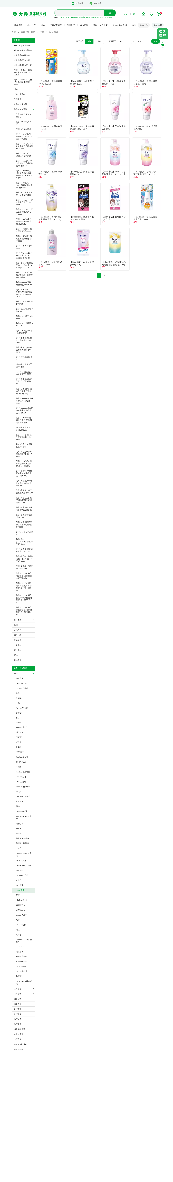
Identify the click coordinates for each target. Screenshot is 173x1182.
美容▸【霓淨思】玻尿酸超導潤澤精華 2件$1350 (23, 72)
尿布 (67, 17)
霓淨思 (19, 935)
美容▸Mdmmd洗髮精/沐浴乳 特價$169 (24, 283)
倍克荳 (19, 737)
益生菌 (82, 17)
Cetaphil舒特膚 (22, 688)
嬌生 (18, 930)
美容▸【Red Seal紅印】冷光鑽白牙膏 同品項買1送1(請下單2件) (24, 174)
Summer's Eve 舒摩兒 (23, 854)
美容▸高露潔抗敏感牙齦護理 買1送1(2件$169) (24, 483)
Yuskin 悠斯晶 (21, 915)
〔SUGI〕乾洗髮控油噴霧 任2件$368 (24, 373)
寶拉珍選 (19, 952)
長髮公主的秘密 (22, 838)
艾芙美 (19, 698)
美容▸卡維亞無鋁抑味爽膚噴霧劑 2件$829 (24, 340)
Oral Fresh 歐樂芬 (23, 797)
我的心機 (19, 824)
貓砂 (101, 17)
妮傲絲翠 (19, 870)
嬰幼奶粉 (18, 25)
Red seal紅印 (21, 777)
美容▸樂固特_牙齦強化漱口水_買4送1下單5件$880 (24, 558)
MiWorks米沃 (21, 961)
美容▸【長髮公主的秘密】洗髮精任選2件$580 (23, 82)
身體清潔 (17, 1009)
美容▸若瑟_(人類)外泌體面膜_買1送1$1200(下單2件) (24, 255)
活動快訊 (144, 25)
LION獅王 (20, 752)
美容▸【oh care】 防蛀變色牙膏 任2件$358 (24, 202)
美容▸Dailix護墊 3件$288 (24, 317)
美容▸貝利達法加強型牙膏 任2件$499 (24, 194)
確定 (155, 41)
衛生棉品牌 (18, 1049)
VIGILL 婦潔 (21, 861)
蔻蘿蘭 (19, 713)
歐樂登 (19, 880)
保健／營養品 (56, 25)
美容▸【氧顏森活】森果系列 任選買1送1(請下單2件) (24, 136)
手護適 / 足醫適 (22, 843)
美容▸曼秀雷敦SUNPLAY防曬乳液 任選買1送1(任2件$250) (24, 293)
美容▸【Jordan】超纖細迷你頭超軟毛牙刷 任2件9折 (24, 221)
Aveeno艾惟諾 (22, 708)
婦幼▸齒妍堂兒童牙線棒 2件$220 (24, 365)
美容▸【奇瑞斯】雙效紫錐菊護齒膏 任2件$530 (24, 238)
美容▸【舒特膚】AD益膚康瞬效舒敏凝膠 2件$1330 (24, 146)
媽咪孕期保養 (19, 1029)
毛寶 (18, 920)
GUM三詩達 (21, 782)
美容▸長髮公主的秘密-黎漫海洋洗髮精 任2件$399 (24, 500)
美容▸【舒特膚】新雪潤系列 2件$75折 (24, 155)
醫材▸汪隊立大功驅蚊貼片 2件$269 (24, 445)
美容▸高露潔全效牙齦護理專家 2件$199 (24, 491)
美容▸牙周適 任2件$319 (24, 247)
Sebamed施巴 (21, 727)
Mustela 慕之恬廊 (23, 772)
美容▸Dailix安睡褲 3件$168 (24, 324)
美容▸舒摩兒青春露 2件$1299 (24, 516)
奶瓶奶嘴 (108, 17)
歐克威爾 (19, 801)
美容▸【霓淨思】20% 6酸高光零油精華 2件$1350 (24, 185)
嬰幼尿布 (31, 25)
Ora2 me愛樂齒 (22, 757)
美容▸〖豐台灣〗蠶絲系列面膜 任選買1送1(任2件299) (24, 391)
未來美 (19, 829)
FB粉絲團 (79, 3)
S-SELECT (20, 947)
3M (17, 718)
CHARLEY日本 (22, 875)
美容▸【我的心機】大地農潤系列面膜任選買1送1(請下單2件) (24, 611)
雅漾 (18, 693)
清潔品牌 (17, 1039)
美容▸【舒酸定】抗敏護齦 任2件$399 (24, 230)
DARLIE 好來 (21, 966)
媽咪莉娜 (19, 732)
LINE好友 (97, 3)
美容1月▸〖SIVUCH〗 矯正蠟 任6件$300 (24, 541)
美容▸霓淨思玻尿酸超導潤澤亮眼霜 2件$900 (24, 454)
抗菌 (62, 17)
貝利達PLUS (21, 762)
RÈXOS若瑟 (21, 925)
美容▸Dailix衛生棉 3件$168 (24, 310)
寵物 (134, 25)
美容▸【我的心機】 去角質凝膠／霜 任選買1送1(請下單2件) (24, 586)
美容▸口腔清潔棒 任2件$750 (24, 303)
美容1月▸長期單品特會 (24, 533)
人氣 (89, 41)
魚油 (88, 17)
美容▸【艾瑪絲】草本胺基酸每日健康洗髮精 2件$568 (24, 163)
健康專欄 (158, 25)
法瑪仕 (19, 703)
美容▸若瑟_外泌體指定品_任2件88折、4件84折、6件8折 (24, 265)
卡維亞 (19, 848)
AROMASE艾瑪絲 (23, 866)
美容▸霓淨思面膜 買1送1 (24, 358)
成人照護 (84, 25)
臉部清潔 (17, 999)
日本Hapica (20, 910)
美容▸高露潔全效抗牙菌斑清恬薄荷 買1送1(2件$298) (24, 473)
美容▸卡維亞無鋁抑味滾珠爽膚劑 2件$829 (24, 349)
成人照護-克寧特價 (22, 55)
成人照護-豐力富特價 (23, 65)
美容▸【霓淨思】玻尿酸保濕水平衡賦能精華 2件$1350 (24, 275)
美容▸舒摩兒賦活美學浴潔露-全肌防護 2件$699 (24, 524)
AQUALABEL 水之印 (24, 817)
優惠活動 (17, 40)
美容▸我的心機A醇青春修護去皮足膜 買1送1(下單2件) (24, 463)
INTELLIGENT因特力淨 (24, 941)
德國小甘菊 (20, 905)
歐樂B (18, 747)
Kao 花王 (19, 885)
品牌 (16, 673)
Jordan (18, 723)
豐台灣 (19, 833)
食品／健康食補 (120, 25)
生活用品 (17, 645)
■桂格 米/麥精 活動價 (23, 50)
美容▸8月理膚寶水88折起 (23, 115)
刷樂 (18, 806)
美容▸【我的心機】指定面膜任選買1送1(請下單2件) (24, 575)
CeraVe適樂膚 (21, 971)
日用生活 (17, 99)
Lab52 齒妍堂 (21, 811)
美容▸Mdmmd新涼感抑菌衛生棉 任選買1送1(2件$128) (24, 410)
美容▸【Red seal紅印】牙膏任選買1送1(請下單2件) (24, 420)
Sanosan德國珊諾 (23, 787)
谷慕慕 (19, 976)
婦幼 (43, 25)
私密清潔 (17, 1019)
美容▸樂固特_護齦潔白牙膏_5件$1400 (24, 550)
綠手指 (19, 742)
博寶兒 (19, 792)
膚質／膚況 (18, 1034)
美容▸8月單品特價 (23, 129)
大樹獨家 (74, 17)
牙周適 (19, 767)
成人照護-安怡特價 (22, 60)
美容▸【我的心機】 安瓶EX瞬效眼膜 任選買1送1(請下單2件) (24, 599)
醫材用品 (71, 25)
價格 (99, 41)
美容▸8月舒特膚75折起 (23, 123)
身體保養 (17, 1014)
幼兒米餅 (95, 17)
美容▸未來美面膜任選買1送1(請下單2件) (24, 381)
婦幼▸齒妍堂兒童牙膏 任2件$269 (24, 428)
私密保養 (17, 1024)
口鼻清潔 (17, 994)
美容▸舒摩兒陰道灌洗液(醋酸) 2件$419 (24, 508)
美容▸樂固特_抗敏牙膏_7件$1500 (24, 567)
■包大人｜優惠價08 (22, 45)
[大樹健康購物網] (29, 14)
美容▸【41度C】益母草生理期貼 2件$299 (24, 437)
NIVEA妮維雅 (21, 900)
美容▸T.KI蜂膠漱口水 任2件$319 (24, 332)
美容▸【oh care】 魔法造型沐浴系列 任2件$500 (24, 211)
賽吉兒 (19, 895)
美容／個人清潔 (100, 25)
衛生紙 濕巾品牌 (21, 1044)
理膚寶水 (19, 679)
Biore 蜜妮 (20, 890)
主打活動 (17, 989)
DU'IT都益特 (21, 683)
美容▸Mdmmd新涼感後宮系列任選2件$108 (24, 401)
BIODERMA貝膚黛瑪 (24, 982)
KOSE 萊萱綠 (21, 957)
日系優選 (17, 630)
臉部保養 (17, 1004)
